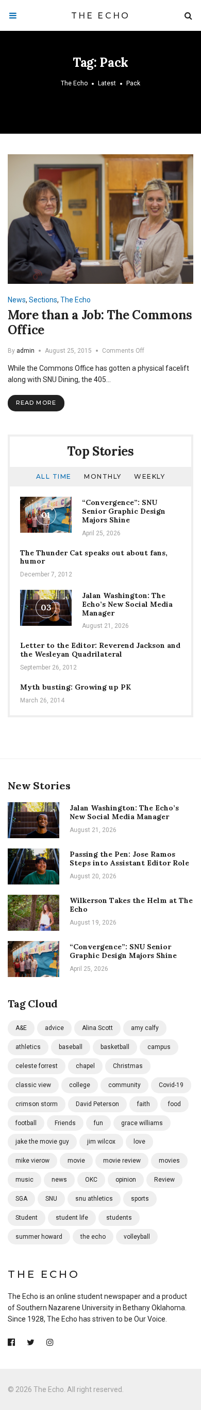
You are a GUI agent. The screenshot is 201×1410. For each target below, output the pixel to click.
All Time (54, 476)
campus (159, 1047)
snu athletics (94, 1198)
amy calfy (145, 1028)
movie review (122, 1160)
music (24, 1179)
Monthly (103, 476)
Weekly (149, 476)
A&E (21, 1028)
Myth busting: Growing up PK (75, 687)
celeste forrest (36, 1066)
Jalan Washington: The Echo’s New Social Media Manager (127, 604)
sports (140, 1198)
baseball (70, 1047)
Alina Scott (97, 1028)
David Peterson (97, 1104)
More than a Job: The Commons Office (100, 322)
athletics (28, 1047)
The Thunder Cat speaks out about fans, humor (93, 557)
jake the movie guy (42, 1141)
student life (72, 1217)
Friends (65, 1123)
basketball (114, 1047)
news (59, 1179)
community (124, 1085)
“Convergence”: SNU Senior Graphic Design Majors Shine (123, 511)
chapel (85, 1066)
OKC (91, 1179)
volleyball (137, 1236)
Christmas (128, 1066)
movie (76, 1160)
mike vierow (32, 1160)
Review (164, 1179)
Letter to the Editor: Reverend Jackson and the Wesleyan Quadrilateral (100, 650)
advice (54, 1028)
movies (169, 1160)
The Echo (100, 16)
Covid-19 (171, 1085)
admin (25, 350)
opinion (125, 1179)
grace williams (142, 1123)
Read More (36, 402)
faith (143, 1104)
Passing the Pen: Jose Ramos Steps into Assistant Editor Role (129, 858)
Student (26, 1217)
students (119, 1217)
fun (98, 1123)
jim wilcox (101, 1141)
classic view (33, 1085)
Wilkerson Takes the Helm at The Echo (131, 905)
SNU (51, 1198)
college (79, 1085)
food (174, 1104)
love (139, 1141)
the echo (93, 1236)
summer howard (38, 1236)
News (17, 300)
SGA (21, 1198)
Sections (43, 300)
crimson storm (36, 1104)
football (26, 1123)
